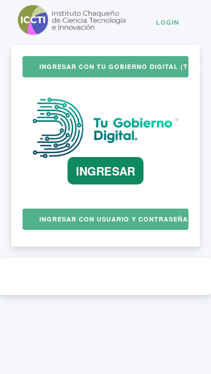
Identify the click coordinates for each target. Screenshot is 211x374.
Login (167, 22)
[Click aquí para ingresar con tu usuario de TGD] (105, 154)
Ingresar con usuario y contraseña (113, 219)
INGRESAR (105, 171)
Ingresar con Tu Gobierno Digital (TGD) (113, 66)
